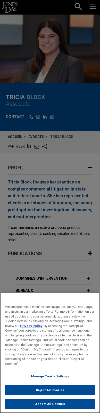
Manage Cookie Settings (50, 376)
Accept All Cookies (50, 404)
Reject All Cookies (50, 390)
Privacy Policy (31, 326)
